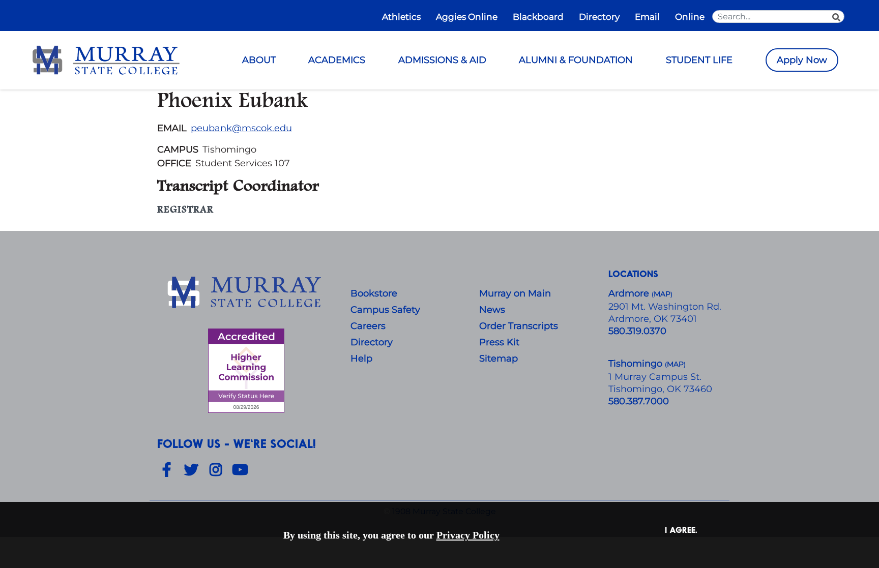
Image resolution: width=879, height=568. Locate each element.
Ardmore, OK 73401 (652, 318)
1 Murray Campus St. (654, 376)
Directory (599, 16)
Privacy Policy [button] (468, 535)
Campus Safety (385, 309)
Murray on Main (515, 293)
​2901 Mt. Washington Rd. (664, 306)
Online (690, 16)
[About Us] (246, 293)
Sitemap (498, 358)
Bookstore (373, 293)
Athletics (401, 16)
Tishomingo (636, 363)
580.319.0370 (637, 331)
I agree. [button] (681, 529)
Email (647, 16)
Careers (368, 326)
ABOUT (259, 60)
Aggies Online (466, 16)
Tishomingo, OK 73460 (660, 389)
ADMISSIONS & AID (442, 60)
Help (361, 358)
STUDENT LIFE (699, 60)
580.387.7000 (638, 401)
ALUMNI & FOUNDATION (576, 60)
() (675, 364)
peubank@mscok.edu (241, 128)
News (492, 309)
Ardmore (630, 293)
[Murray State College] (106, 59)
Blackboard (538, 16)
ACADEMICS (336, 60)
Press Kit (499, 342)
